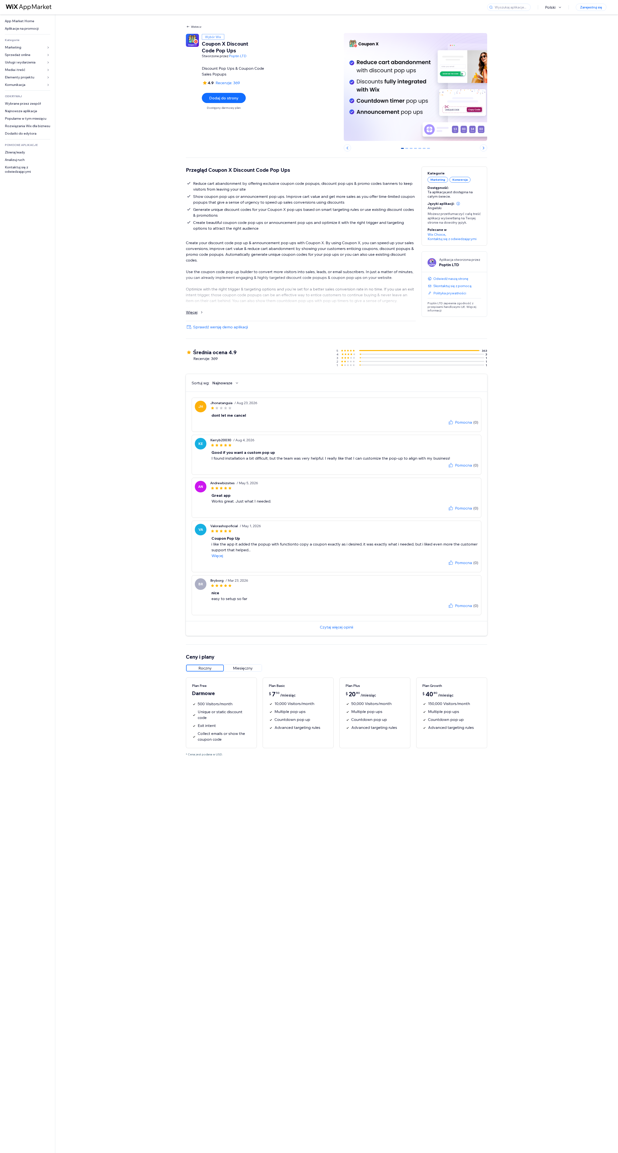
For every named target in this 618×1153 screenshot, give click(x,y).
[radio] (205, 668)
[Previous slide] (347, 148)
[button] (458, 203)
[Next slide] (483, 148)
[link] (27, 21)
